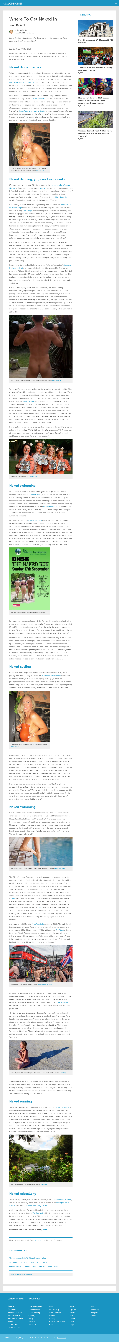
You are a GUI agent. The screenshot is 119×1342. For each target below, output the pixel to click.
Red (13, 898)
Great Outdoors (55, 1313)
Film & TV (32, 1325)
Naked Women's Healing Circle (31, 111)
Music (51, 1325)
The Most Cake (38, 924)
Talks (92, 1307)
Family (30, 1319)
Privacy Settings (14, 1327)
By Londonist (82, 42)
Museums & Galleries (57, 1322)
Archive (10, 1321)
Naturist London (50, 507)
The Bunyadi (38, 1213)
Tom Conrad (40, 170)
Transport (94, 1313)
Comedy (31, 1316)
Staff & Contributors (15, 1318)
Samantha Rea (22, 30)
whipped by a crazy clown (36, 1206)
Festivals (31, 1322)
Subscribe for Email (15, 1312)
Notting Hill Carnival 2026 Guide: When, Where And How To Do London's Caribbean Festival (93, 100)
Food (51, 1307)
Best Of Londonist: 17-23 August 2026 (95, 40)
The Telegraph (62, 1002)
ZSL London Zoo (32, 476)
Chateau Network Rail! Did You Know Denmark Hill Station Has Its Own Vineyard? (95, 133)
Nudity (42, 188)
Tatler (40, 907)
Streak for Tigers (62, 1107)
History (52, 1316)
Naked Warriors (61, 197)
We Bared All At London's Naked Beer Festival (28, 1262)
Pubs (71, 1316)
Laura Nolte (43, 1184)
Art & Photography (35, 1307)
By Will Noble (82, 73)
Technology (95, 1310)
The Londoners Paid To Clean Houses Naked (27, 1258)
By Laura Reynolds (84, 106)
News (72, 1307)
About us (11, 1306)
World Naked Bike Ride (51, 675)
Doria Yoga (27, 211)
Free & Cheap (54, 1310)
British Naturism (35, 520)
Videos (93, 1316)
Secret (72, 1319)
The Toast (60, 930)
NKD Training (56, 380)
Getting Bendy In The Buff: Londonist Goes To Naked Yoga (33, 1266)
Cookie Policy (13, 1324)
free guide (39, 1240)
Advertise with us (14, 1315)
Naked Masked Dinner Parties (21, 82)
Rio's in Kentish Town (62, 1200)
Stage (72, 1325)
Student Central (34, 494)
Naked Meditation (39, 99)
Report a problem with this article (21, 1274)
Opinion (73, 1310)
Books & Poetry (34, 1313)
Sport (72, 1322)
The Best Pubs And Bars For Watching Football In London (95, 68)
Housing (52, 1319)
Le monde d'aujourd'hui (45, 984)
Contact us (12, 1309)
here (45, 1230)
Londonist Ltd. (61, 1338)
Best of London (34, 1310)
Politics (72, 1313)
